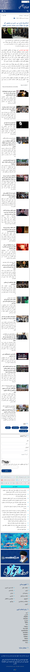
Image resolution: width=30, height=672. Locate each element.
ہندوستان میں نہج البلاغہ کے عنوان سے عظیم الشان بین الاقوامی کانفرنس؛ (9, 407)
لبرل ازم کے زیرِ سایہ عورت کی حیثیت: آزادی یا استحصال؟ (10, 123)
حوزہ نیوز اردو (23, 431)
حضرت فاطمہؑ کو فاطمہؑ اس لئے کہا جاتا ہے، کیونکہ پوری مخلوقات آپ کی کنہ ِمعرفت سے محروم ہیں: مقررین (9, 143)
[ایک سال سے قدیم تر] (22, 93)
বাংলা (27, 625)
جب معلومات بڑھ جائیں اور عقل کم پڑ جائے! (17, 523)
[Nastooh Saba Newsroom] (15, 669)
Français (25, 619)
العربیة (26, 621)
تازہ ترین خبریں (9, 588)
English (26, 617)
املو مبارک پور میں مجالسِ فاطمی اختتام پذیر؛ (9, 139)
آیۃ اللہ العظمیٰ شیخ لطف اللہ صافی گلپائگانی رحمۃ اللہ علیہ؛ (9, 386)
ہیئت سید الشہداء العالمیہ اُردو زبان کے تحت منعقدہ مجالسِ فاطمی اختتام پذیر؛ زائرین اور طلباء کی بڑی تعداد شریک (9, 369)
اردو (27, 613)
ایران (26, 590)
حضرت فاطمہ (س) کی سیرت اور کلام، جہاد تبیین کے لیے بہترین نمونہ (9, 267)
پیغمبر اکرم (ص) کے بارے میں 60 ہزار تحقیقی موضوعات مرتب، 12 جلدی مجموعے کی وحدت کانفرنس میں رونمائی (14, 499)
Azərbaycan (24, 631)
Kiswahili (25, 633)
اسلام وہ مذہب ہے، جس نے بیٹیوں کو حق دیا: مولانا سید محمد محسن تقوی (15, 24)
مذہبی (11, 596)
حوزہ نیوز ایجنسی (24, 50)
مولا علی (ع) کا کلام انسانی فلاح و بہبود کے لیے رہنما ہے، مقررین (9, 411)
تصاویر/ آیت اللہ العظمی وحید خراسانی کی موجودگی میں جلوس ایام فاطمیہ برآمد (9, 195)
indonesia (25, 641)
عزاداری (8, 428)
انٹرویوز (26, 599)
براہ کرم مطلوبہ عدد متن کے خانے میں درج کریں (15, 464)
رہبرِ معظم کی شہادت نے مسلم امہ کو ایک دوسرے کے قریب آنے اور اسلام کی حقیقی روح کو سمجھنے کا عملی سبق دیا (14, 511)
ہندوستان (21, 15)
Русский (25, 629)
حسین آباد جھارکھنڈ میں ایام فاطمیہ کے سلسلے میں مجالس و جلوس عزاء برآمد (9, 246)
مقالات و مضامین (23, 601)
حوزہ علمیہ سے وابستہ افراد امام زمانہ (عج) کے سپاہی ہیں (14, 517)
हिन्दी (26, 623)
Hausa (26, 639)
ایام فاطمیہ (24, 428)
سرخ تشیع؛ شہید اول (21, 529)
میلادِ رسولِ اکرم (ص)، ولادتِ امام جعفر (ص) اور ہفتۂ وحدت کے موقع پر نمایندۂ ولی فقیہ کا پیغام (15, 520)
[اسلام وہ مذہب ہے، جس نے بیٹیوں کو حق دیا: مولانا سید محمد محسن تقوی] (15, 32)
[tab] (15, 486)
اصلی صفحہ (26, 15)
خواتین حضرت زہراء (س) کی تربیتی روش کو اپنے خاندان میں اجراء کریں (9, 301)
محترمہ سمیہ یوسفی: (11, 298)
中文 (26, 643)
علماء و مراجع (24, 596)
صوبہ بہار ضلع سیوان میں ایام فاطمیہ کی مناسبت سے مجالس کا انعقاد (9, 338)
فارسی (26, 615)
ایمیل (27, 447)
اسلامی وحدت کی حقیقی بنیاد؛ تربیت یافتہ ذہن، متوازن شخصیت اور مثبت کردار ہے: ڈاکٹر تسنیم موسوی (14, 491)
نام (27, 441)
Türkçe (26, 627)
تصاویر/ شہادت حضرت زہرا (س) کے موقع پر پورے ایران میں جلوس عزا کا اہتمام (9, 109)
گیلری (26, 604)
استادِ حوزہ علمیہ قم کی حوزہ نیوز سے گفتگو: (9, 263)
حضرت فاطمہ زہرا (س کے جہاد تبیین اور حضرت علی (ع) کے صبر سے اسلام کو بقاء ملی (9, 229)
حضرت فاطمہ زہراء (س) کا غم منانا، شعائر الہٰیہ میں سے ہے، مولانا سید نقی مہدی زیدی (9, 212)
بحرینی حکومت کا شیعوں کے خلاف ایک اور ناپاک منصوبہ (14, 514)
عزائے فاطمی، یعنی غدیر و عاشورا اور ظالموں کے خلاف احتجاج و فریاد (9, 390)
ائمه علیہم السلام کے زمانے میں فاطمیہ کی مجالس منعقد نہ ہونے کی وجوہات (9, 162)
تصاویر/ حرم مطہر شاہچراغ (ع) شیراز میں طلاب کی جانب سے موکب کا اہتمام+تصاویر (9, 93)
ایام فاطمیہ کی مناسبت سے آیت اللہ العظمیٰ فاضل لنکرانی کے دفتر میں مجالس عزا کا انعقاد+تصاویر (9, 177)
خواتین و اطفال (9, 599)
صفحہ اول (25, 588)
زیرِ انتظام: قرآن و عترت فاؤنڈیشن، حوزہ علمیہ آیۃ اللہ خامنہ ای (9, 334)
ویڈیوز (11, 601)
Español (25, 635)
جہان (11, 593)
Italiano (26, 637)
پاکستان (11, 590)
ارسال (6, 471)
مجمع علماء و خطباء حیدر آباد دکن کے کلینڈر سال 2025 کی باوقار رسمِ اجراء (9, 318)
